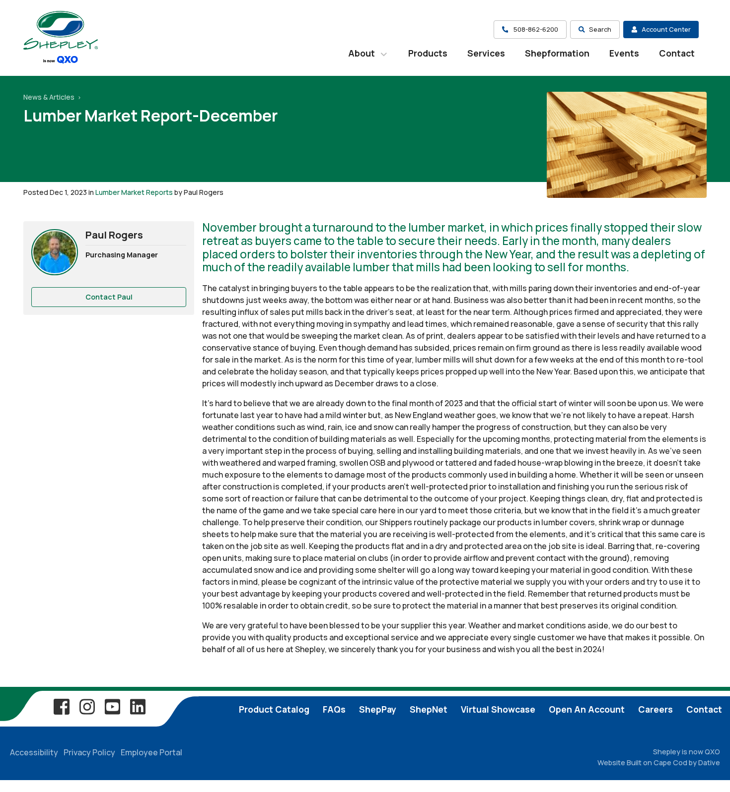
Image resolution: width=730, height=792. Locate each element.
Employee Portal (151, 752)
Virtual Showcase (498, 709)
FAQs (334, 709)
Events (624, 53)
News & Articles (49, 97)
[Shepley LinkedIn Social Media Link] (138, 706)
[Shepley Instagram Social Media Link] (87, 706)
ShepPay (377, 709)
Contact (677, 53)
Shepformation (557, 53)
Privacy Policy (89, 752)
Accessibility (34, 752)
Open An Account (587, 709)
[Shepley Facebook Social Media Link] (62, 706)
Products (427, 53)
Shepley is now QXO (686, 751)
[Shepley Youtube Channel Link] (112, 706)
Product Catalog (274, 709)
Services (486, 53)
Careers (655, 709)
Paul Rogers (114, 235)
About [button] (362, 53)
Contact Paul (109, 297)
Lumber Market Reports (134, 192)
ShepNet (428, 709)
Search (600, 29)
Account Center (666, 29)
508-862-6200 (535, 29)
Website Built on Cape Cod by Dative (658, 762)
